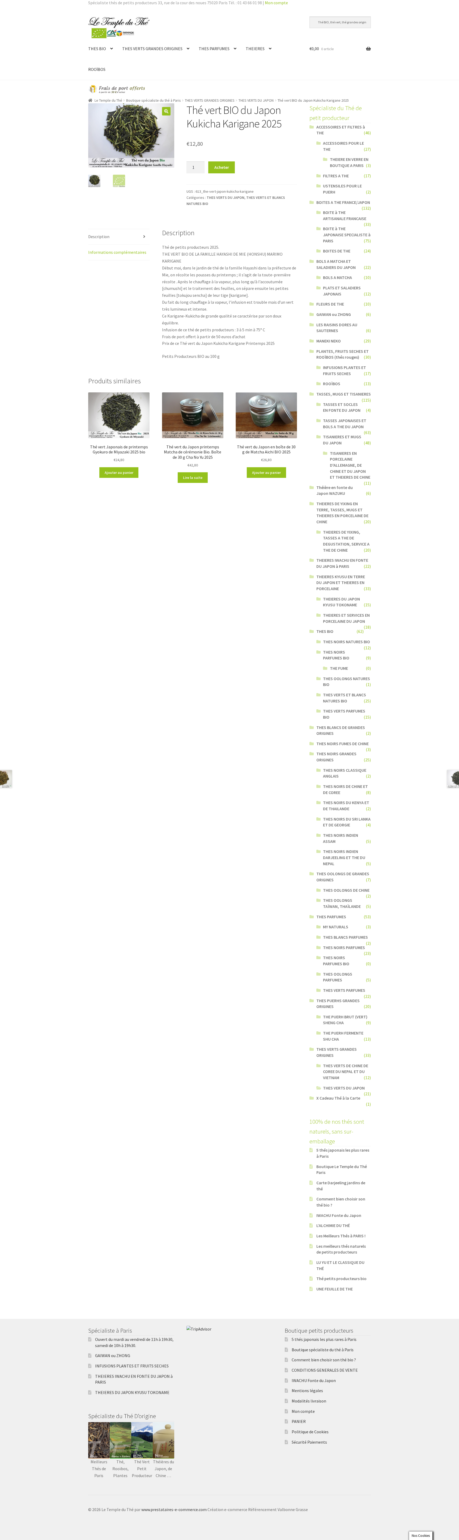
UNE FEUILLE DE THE (334, 1289)
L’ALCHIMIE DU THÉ (333, 1225)
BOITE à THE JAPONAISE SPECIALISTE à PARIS (347, 234)
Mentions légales (307, 1390)
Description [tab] (98, 236)
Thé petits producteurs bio (341, 1278)
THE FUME (339, 668)
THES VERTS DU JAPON (256, 100)
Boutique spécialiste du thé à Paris (153, 100)
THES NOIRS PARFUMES (344, 947)
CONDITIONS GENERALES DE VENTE (325, 1370)
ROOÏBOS (96, 69)
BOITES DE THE (336, 251)
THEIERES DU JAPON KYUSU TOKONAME (132, 1392)
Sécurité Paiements (309, 1442)
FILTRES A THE (336, 175)
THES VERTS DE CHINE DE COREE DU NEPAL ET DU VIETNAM (345, 1071)
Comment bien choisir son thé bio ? (324, 1359)
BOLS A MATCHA (337, 277)
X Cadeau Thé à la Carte (338, 1098)
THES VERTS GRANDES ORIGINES (152, 48)
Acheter (221, 167)
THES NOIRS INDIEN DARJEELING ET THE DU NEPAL (344, 857)
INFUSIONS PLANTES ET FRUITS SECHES (132, 1366)
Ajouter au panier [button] (119, 472)
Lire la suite (192, 477)
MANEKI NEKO (328, 341)
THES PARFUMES (214, 48)
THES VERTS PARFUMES (344, 990)
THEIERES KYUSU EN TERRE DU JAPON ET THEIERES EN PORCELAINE (340, 582)
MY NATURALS (335, 926)
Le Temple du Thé (108, 100)
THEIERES (255, 48)
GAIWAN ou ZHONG (333, 314)
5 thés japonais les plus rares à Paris (324, 1339)
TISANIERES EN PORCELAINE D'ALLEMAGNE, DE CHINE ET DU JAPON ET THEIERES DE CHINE (350, 465)
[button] (166, 111)
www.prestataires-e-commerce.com (174, 1509)
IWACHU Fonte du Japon (338, 1215)
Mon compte (276, 2)
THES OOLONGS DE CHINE (346, 890)
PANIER (299, 1421)
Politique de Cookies (310, 1431)
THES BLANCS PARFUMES (345, 937)
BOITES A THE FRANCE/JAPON (343, 202)
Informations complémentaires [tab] (117, 252)
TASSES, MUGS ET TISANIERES (343, 394)
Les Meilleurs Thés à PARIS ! (341, 1235)
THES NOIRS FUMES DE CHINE (342, 743)
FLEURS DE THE (330, 304)
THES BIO (97, 48)
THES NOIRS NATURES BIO (346, 641)
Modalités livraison (309, 1401)
